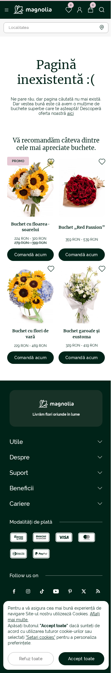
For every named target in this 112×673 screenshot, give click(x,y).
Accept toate (81, 658)
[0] (68, 10)
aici (70, 113)
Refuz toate (30, 658)
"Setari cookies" (40, 637)
